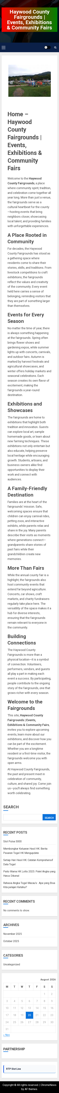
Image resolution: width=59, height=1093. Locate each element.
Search (11, 807)
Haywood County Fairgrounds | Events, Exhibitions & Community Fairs (29, 20)
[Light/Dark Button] (47, 47)
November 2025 (12, 933)
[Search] (55, 47)
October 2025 (11, 941)
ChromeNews (48, 1085)
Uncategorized (11, 964)
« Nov (6, 1035)
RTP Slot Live (13, 1069)
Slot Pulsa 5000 (12, 841)
